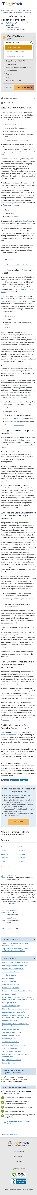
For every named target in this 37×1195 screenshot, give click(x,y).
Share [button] (5, 780)
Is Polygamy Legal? (9, 994)
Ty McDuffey (10, 23)
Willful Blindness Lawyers (11, 1051)
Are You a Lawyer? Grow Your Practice (18, 265)
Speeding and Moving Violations (18, 68)
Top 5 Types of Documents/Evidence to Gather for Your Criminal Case (17, 950)
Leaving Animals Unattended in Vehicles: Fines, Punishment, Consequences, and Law (18, 998)
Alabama (4, 847)
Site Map (18, 1161)
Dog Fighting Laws (9, 1003)
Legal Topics (16, 10)
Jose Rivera (15, 27)
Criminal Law (27, 10)
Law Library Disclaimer (9, 1135)
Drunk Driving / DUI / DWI (15, 61)
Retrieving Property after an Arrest (15, 966)
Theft (8, 77)
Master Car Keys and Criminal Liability (16, 1009)
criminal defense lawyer (10, 735)
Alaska (20, 847)
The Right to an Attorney (11, 1032)
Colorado (21, 854)
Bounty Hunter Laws (9, 1021)
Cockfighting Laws (9, 975)
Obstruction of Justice (10, 1042)
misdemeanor (24, 289)
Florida (3, 861)
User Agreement (18, 1151)
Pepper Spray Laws (9, 1063)
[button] (34, 4)
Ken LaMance (12, 910)
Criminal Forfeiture (9, 981)
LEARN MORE (18, 822)
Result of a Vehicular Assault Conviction (17, 991)
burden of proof (26, 221)
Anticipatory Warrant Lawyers (13, 1045)
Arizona (3, 850)
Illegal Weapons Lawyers (11, 1060)
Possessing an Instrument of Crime (15, 1012)
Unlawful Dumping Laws (11, 1035)
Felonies (9, 74)
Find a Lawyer (5, 10)
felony (3, 292)
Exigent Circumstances (11, 1029)
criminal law (14, 642)
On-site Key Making (9, 1039)
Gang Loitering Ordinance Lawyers (15, 962)
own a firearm (19, 425)
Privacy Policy (18, 1156)
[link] (4, 1128)
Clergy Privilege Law (9, 1048)
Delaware (21, 858)
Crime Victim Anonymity (11, 1006)
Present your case (11, 1098)
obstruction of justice (9, 202)
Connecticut (5, 858)
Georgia (21, 861)
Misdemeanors (11, 71)
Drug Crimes (11, 64)
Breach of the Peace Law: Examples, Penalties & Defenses (15, 1025)
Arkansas (21, 850)
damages (24, 397)
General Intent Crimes (10, 972)
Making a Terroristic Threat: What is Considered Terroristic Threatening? (16, 1016)
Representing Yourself (10, 988)
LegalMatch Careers (18, 1169)
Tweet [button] (15, 780)
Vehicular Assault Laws (11, 985)
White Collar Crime (13, 81)
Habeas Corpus (8, 978)
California (4, 854)
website (14, 903)
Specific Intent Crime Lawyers (13, 969)
